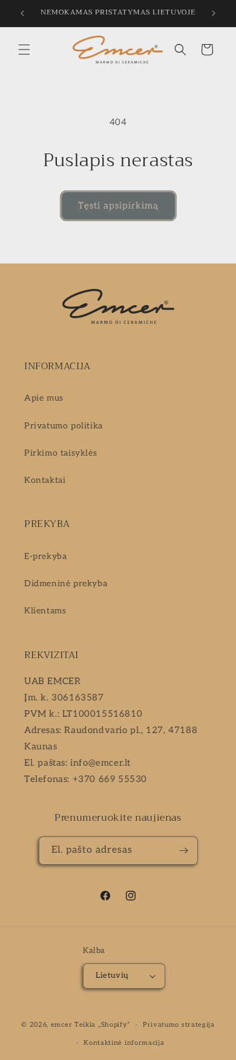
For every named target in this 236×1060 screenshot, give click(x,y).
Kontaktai (44, 480)
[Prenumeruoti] (184, 850)
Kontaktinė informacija (124, 1043)
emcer (62, 1025)
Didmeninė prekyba (65, 583)
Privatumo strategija (179, 1025)
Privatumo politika (63, 426)
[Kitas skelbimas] (213, 13)
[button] (24, 49)
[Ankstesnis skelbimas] (22, 13)
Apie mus (44, 398)
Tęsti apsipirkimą (118, 205)
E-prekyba (45, 556)
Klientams (45, 611)
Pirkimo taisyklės (60, 453)
